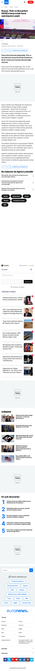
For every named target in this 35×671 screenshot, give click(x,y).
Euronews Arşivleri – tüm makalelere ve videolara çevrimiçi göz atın (26, 641)
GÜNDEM (6, 412)
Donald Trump (26, 603)
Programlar (22, 636)
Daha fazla (4, 653)
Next (2, 629)
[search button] (31, 570)
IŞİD (5, 205)
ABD (26, 598)
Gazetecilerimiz (5, 640)
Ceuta (9, 598)
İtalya (12, 590)
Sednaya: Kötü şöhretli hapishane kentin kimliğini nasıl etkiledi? (13, 189)
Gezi (2, 632)
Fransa (6, 603)
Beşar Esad (16, 196)
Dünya (11, 7)
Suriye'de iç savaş (18, 200)
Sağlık (15, 603)
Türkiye (6, 200)
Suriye (16, 7)
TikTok (18, 598)
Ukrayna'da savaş (12, 585)
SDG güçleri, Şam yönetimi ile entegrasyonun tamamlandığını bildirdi (14, 176)
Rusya (27, 196)
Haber (6, 7)
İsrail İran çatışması (18, 581)
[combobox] (17, 570)
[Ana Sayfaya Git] (6, 2)
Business (4, 625)
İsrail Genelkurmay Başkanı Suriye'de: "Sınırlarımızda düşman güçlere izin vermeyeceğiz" (12, 182)
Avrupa (3, 621)
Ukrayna (21, 590)
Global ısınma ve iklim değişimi (17, 594)
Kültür (20, 632)
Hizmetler (4, 648)
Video (3, 636)
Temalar (3, 617)
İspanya (25, 585)
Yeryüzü (21, 625)
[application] (17, 29)
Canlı (30, 2)
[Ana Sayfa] (2, 7)
